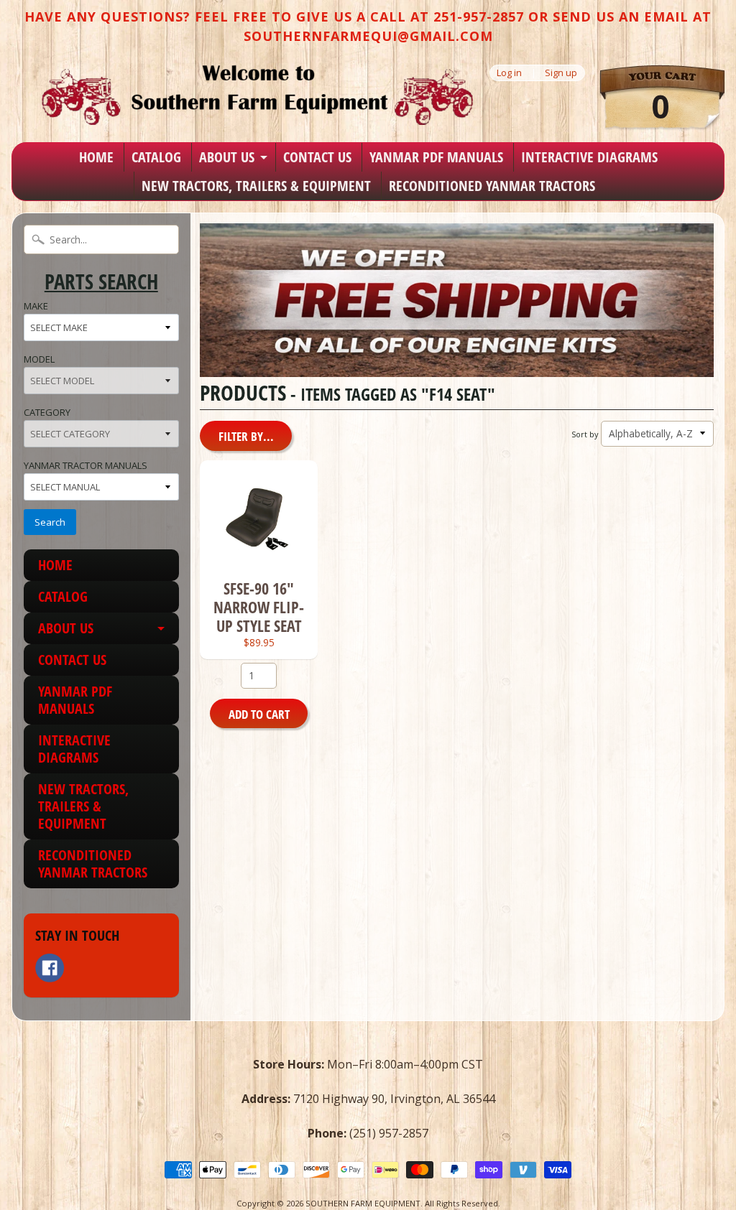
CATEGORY (47, 412)
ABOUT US (226, 157)
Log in (509, 73)
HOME (96, 157)
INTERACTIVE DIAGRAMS (589, 157)
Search (49, 522)
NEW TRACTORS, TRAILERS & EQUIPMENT (256, 185)
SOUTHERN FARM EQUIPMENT (362, 1203)
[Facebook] (49, 968)
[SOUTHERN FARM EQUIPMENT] (257, 95)
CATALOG (156, 157)
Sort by (584, 434)
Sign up (561, 73)
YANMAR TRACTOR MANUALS (85, 465)
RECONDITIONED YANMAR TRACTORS (492, 185)
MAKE (36, 305)
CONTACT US (317, 157)
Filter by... (246, 436)
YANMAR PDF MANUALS (436, 157)
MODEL (39, 359)
